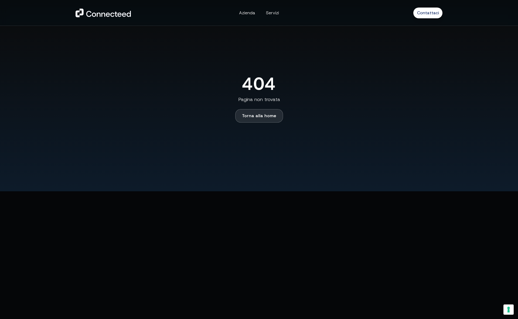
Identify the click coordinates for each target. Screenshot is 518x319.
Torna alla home (259, 116)
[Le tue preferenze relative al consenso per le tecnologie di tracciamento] (508, 309)
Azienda (247, 13)
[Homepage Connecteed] (103, 13)
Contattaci (428, 13)
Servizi (272, 13)
